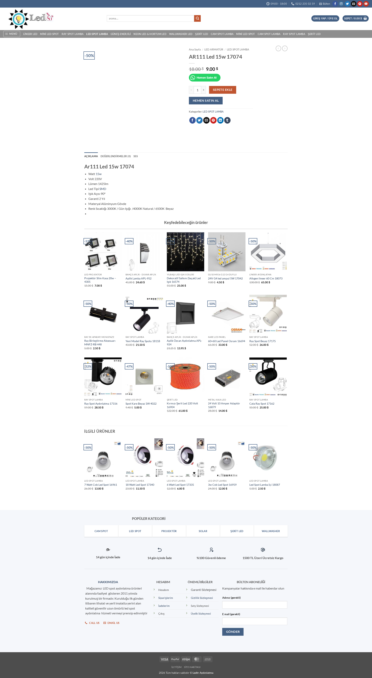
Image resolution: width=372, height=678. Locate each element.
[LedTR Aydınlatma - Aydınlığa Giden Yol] (52, 19)
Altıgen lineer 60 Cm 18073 (265, 278)
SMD (102, 189)
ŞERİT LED (201, 34)
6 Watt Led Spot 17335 (180, 484)
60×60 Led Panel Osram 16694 (226, 341)
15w (99, 174)
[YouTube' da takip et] (366, 4)
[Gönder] (197, 18)
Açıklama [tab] (91, 156)
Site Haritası (192, 667)
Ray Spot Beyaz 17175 (262, 341)
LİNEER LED (30, 34)
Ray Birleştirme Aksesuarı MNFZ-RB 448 (99, 342)
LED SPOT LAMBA (97, 34)
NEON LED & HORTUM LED (149, 34)
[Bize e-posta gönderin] (353, 4)
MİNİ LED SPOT (49, 34)
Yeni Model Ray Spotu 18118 (143, 341)
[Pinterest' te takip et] (360, 4)
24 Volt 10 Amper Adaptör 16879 (224, 405)
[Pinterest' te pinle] (213, 120)
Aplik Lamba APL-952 (139, 278)
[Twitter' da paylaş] (199, 120)
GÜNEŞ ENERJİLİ (121, 34)
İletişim (176, 667)
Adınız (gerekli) (231, 597)
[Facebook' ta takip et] (335, 4)
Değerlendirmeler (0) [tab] (116, 156)
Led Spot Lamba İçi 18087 (264, 484)
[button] (324, 4)
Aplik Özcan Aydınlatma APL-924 (184, 342)
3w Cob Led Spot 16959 (222, 484)
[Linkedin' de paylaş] (220, 120)
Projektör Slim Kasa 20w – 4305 (100, 280)
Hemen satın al (206, 100)
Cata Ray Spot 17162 (261, 403)
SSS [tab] (135, 156)
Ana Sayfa (195, 49)
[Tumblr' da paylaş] (227, 120)
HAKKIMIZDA (107, 582)
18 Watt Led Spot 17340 (140, 484)
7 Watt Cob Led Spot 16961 (100, 484)
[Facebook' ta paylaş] (192, 120)
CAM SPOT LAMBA (222, 34)
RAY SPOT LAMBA (73, 34)
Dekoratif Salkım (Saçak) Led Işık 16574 (184, 280)
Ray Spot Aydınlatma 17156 (100, 403)
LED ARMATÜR (213, 49)
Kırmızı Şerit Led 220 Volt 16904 (182, 405)
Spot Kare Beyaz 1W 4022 (141, 403)
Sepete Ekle (222, 89)
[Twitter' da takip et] (347, 4)
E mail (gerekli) (231, 614)
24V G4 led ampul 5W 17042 (225, 278)
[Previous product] (285, 48)
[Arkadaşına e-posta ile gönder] (206, 120)
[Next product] (278, 48)
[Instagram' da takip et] (341, 4)
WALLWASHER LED (181, 34)
